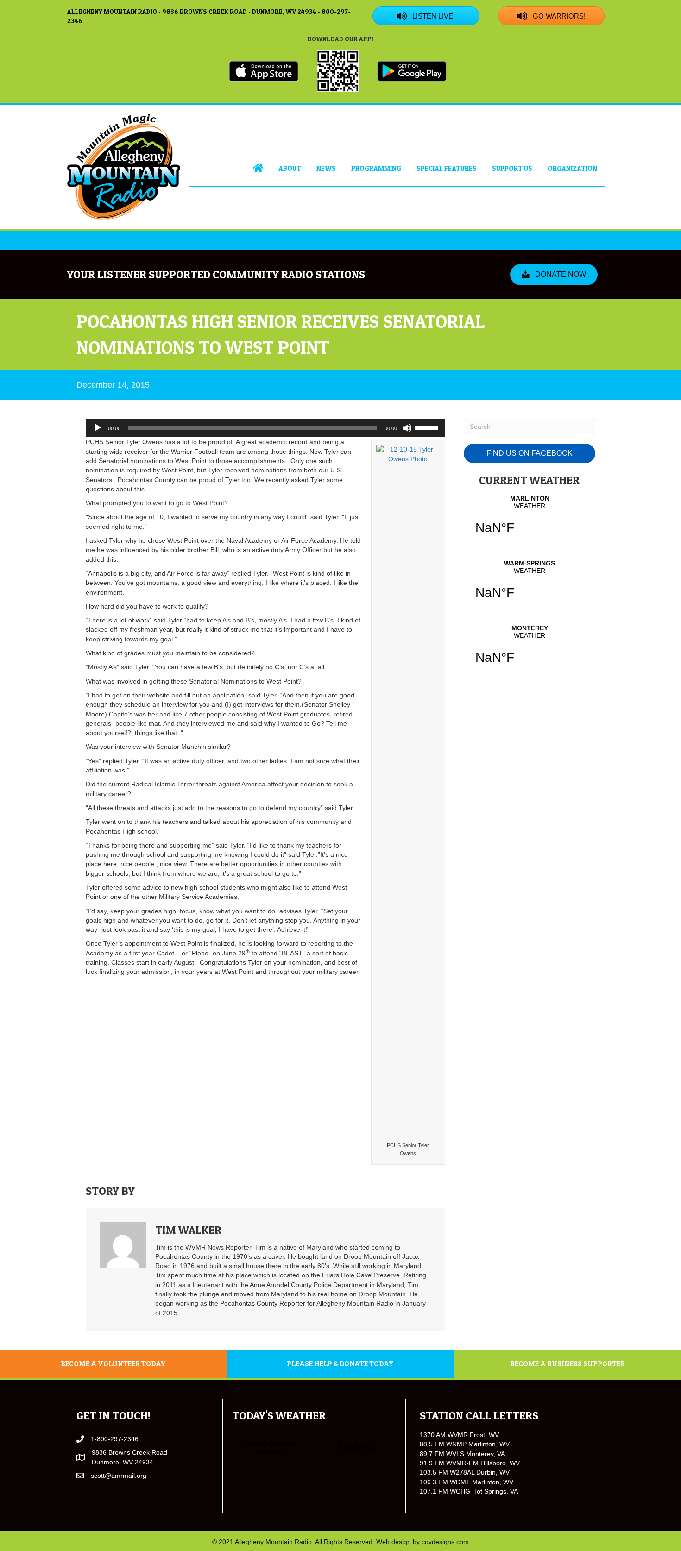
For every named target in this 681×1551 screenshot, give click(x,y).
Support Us (512, 168)
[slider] (428, 427)
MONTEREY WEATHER (529, 650)
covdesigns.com (445, 1541)
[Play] (97, 428)
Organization (572, 168)
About (289, 168)
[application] (265, 428)
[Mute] (407, 428)
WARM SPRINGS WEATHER (529, 585)
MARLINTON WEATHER (529, 520)
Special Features (446, 168)
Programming (376, 168)
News (326, 168)
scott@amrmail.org (118, 1475)
